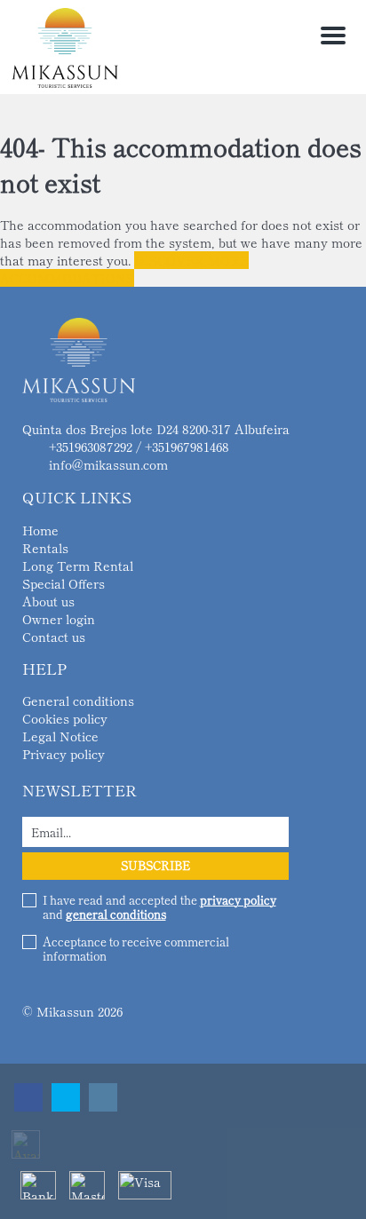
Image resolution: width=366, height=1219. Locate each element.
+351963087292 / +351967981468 (139, 446)
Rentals (45, 548)
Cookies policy (64, 718)
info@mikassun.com (108, 464)
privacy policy (238, 899)
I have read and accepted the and (159, 907)
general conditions (116, 914)
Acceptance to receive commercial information (136, 949)
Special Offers (63, 583)
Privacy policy (63, 754)
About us (48, 601)
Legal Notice (60, 736)
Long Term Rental (77, 565)
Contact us (53, 636)
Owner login (58, 619)
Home (40, 530)
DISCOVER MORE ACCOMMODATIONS (124, 269)
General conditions (78, 700)
